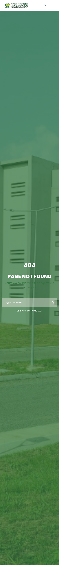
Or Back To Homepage (29, 310)
